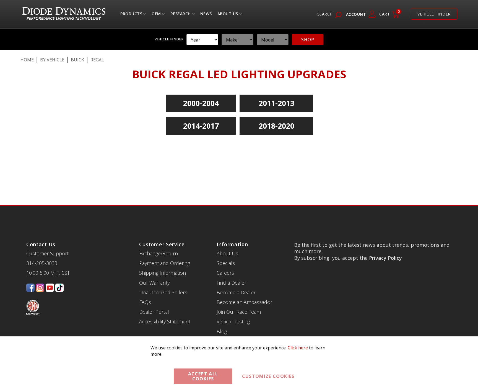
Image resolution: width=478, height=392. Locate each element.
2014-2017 (201, 126)
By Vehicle (52, 60)
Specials (226, 249)
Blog (222, 318)
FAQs (145, 288)
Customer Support (47, 240)
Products (131, 15)
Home (27, 60)
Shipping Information (162, 259)
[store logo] (64, 14)
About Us (227, 15)
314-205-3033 (41, 249)
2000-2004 (201, 103)
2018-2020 (276, 126)
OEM (156, 15)
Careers (225, 259)
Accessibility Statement (164, 308)
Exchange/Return (158, 240)
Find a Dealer (231, 269)
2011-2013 (276, 103)
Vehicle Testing (233, 308)
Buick (77, 60)
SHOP (307, 40)
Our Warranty (154, 269)
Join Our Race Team (239, 298)
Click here (298, 348)
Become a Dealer (236, 279)
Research (180, 15)
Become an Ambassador (244, 288)
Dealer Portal (154, 298)
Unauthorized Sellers (163, 279)
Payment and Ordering (164, 249)
